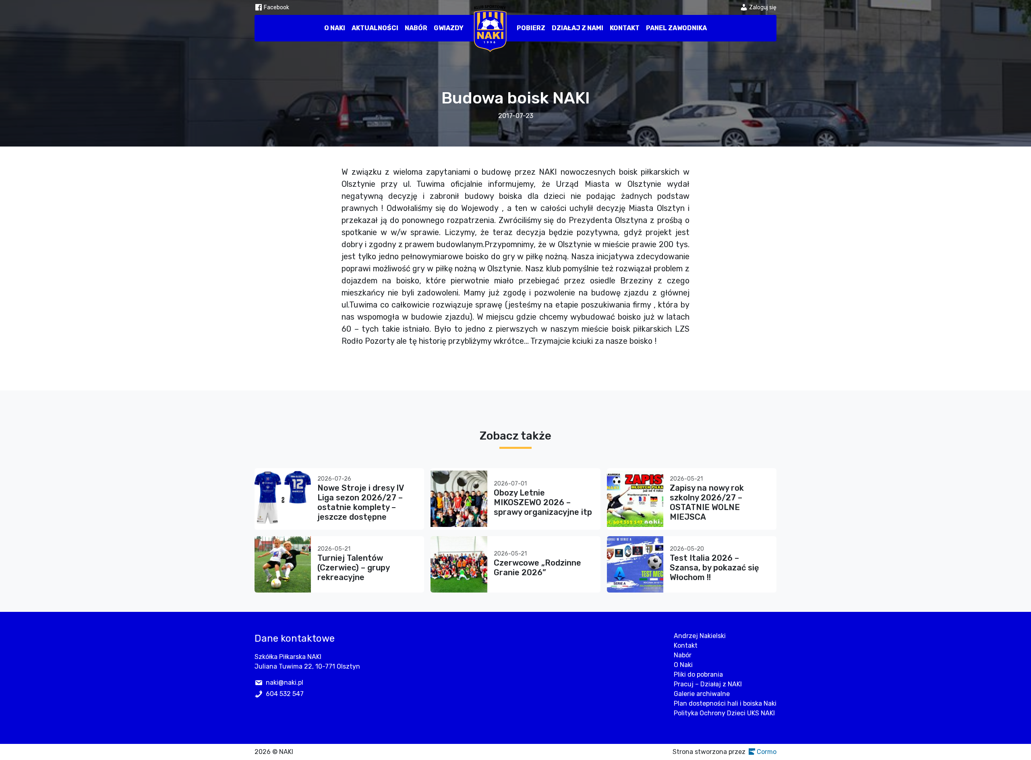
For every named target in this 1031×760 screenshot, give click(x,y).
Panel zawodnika (676, 28)
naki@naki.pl (284, 682)
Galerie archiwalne (702, 694)
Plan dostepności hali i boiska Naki (725, 703)
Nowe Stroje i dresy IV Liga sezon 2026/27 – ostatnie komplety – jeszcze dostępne (360, 502)
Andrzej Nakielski (700, 636)
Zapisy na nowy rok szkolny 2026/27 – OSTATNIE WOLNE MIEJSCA (707, 502)
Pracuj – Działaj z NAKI (708, 684)
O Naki (334, 28)
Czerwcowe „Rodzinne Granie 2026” (537, 567)
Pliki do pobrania (698, 674)
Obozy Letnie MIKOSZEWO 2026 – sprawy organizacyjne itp (543, 502)
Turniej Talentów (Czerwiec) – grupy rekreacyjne (353, 567)
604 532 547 (285, 694)
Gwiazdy (449, 28)
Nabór (416, 28)
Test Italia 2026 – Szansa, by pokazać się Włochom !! (714, 567)
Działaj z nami (577, 28)
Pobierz (531, 28)
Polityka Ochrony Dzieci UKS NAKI (724, 713)
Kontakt (625, 28)
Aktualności (375, 28)
